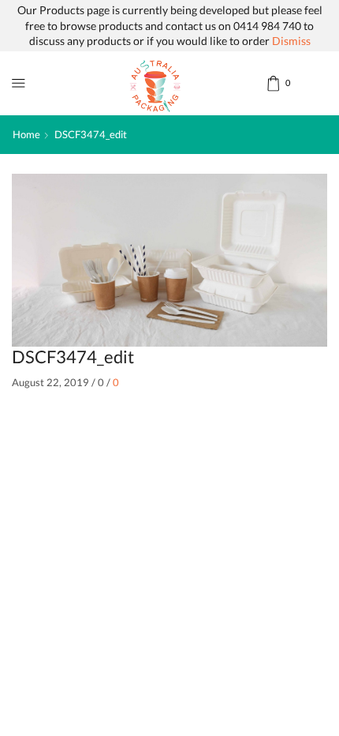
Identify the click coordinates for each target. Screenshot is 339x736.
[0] (268, 83)
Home (26, 134)
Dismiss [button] (291, 40)
